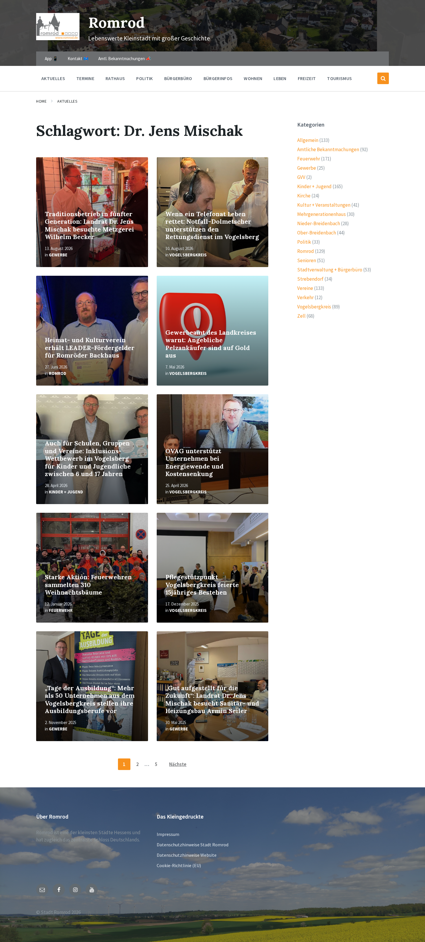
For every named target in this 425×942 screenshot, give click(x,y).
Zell (301, 316)
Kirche (304, 196)
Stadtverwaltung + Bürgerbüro (329, 270)
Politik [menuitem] (144, 78)
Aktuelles (67, 101)
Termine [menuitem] (85, 78)
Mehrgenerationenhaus (321, 214)
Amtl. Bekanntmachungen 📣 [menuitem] (124, 58)
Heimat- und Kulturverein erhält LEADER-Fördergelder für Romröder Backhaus (89, 347)
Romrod (116, 22)
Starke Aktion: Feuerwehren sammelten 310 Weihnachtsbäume (88, 584)
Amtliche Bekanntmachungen (328, 149)
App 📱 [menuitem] (51, 58)
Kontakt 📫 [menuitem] (78, 58)
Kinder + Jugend (66, 492)
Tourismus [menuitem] (339, 78)
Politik (304, 242)
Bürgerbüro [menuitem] (178, 78)
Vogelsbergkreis (188, 255)
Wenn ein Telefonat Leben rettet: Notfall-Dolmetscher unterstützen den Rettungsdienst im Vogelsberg (212, 225)
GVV (301, 177)
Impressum (168, 834)
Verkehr (305, 297)
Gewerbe (58, 255)
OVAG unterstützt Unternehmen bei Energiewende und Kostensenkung (194, 462)
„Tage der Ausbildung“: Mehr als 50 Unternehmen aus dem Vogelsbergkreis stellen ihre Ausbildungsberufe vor (89, 699)
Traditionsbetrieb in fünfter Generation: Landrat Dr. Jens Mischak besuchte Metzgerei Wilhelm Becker (89, 225)
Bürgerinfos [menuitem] (218, 78)
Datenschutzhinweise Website (187, 855)
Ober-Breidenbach (316, 233)
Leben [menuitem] (280, 78)
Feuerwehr (61, 610)
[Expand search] (383, 78)
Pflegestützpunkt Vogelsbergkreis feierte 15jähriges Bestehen (202, 584)
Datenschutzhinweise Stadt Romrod (192, 844)
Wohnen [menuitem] (253, 78)
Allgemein (307, 140)
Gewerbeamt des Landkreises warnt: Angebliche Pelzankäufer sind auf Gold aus (210, 344)
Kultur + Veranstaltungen (323, 205)
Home (41, 101)
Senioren (306, 260)
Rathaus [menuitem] (115, 78)
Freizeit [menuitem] (307, 78)
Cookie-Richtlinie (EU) (179, 865)
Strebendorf (310, 279)
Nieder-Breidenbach (318, 223)
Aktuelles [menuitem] (53, 78)
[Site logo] (58, 38)
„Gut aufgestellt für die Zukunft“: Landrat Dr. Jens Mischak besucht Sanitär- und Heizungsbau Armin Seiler (212, 699)
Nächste (177, 764)
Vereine (305, 288)
